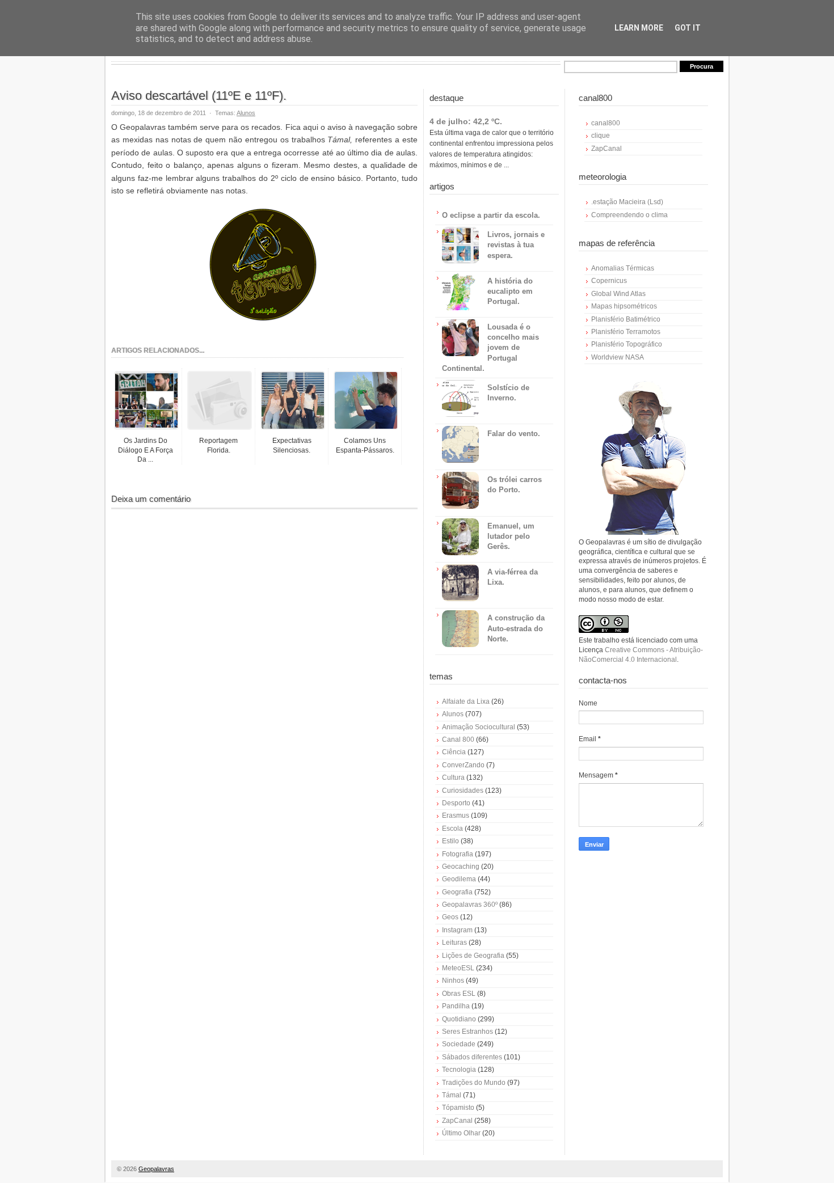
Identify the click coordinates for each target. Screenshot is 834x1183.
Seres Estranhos (467, 1032)
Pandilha (456, 1006)
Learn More (638, 27)
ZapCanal (457, 1121)
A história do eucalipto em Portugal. (510, 291)
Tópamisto (458, 1108)
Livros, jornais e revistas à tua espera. (516, 244)
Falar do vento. (513, 433)
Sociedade (458, 1044)
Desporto (456, 803)
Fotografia (457, 854)
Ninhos (453, 981)
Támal (451, 1095)
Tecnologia (459, 1070)
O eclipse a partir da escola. (491, 215)
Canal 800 (458, 739)
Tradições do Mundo (474, 1083)
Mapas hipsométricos (624, 306)
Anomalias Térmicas (622, 268)
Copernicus (609, 281)
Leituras (454, 943)
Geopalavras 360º (470, 905)
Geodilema (459, 879)
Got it (688, 27)
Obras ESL (458, 994)
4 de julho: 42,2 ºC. (465, 121)
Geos (450, 917)
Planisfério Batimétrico (625, 319)
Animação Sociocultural (478, 727)
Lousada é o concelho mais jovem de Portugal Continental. (490, 348)
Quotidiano (459, 1019)
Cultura (453, 777)
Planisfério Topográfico (626, 344)
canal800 (605, 123)
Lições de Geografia (473, 956)
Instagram (457, 930)
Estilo (450, 841)
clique (600, 136)
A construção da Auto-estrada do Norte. (516, 628)
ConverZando (463, 765)
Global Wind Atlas (618, 294)
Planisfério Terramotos (625, 332)
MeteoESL (458, 968)
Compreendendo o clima (629, 215)
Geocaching (460, 867)
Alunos (246, 112)
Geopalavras (156, 1168)
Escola (452, 829)
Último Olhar (461, 1133)
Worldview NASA (617, 357)
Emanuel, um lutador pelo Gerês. (510, 536)
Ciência (454, 752)
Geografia (457, 892)
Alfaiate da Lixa (466, 701)
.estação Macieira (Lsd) (627, 202)
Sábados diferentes (472, 1057)
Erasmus (455, 815)
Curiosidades (462, 791)
